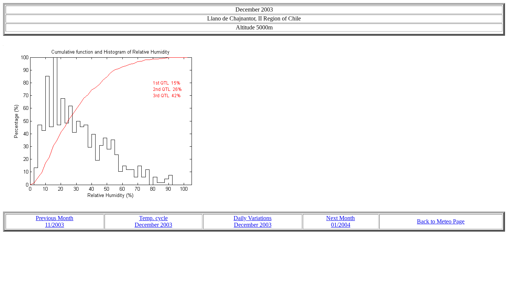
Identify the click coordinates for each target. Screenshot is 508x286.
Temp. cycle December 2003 (153, 221)
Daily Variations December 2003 (252, 221)
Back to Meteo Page (440, 221)
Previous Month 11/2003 (54, 221)
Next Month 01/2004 (340, 221)
